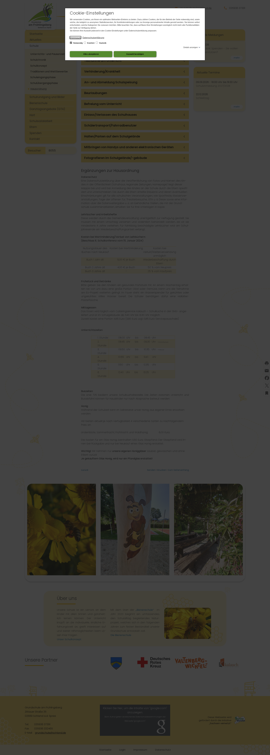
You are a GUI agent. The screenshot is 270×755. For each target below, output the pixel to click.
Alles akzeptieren (91, 54)
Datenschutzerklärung (93, 37)
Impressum (75, 37)
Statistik (102, 43)
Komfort (91, 43)
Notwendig (78, 43)
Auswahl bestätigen (135, 54)
